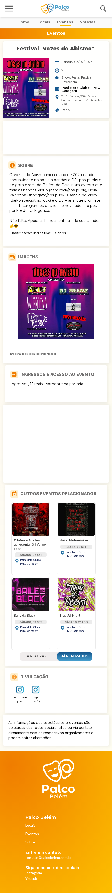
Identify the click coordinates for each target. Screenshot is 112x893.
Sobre (30, 842)
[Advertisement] (56, 137)
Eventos (32, 834)
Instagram (33, 873)
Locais (30, 826)
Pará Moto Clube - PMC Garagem (81, 89)
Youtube (32, 879)
